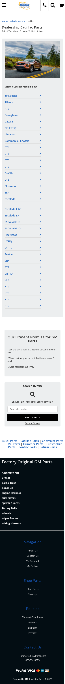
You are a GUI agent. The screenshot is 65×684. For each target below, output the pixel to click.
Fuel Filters (9, 498)
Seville (9, 254)
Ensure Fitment (32, 423)
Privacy (32, 632)
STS (7, 267)
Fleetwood (11, 235)
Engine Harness (11, 493)
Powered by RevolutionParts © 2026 (32, 679)
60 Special (11, 95)
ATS (7, 108)
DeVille (9, 173)
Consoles (7, 488)
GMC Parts (12, 444)
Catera (9, 121)
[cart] (61, 5)
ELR (7, 192)
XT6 (7, 299)
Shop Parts (32, 589)
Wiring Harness (11, 523)
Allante (9, 102)
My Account (32, 561)
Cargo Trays (9, 483)
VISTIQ (9, 273)
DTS (7, 179)
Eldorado (10, 186)
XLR (7, 280)
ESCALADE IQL (13, 228)
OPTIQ (8, 247)
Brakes (6, 477)
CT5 (7, 153)
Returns (33, 622)
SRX (7, 260)
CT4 (7, 147)
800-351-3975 (32, 660)
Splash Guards (11, 503)
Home (5, 21)
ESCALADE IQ (13, 222)
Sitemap (32, 594)
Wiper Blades (10, 518)
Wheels (6, 513)
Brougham (11, 115)
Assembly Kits (10, 472)
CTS (7, 166)
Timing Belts (9, 508)
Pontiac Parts (27, 447)
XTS (7, 306)
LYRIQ (8, 241)
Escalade (10, 199)
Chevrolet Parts (52, 441)
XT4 (7, 286)
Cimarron (10, 134)
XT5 (7, 293)
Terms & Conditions (32, 617)
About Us (33, 550)
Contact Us (32, 555)
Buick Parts (9, 441)
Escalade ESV (13, 209)
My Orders (32, 566)
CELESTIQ (10, 128)
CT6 (7, 160)
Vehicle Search (17, 21)
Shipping (32, 627)
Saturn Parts (48, 447)
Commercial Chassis (17, 141)
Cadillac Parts (29, 441)
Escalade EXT (13, 215)
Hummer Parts (33, 444)
